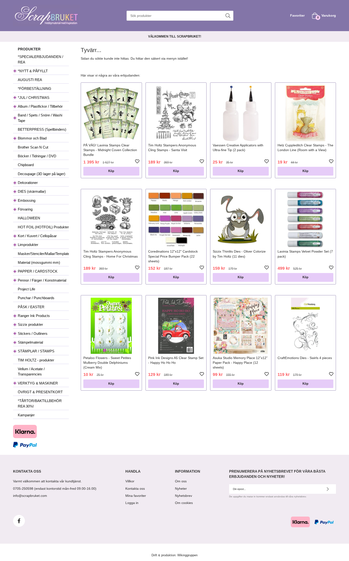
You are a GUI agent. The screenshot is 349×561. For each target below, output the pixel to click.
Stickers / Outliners (32, 333)
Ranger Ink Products (34, 316)
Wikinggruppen (187, 555)
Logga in (131, 503)
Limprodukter (28, 245)
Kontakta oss (135, 488)
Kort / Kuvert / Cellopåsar (37, 236)
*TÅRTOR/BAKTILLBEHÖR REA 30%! (40, 403)
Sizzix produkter (30, 324)
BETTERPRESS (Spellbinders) (42, 129)
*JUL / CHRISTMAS (33, 98)
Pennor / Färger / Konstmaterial (42, 280)
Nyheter (181, 488)
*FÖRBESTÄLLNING (34, 88)
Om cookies (184, 503)
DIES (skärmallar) (32, 191)
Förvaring (25, 209)
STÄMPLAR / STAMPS (36, 351)
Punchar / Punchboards (36, 298)
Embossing (26, 200)
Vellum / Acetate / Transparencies (31, 371)
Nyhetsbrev (183, 496)
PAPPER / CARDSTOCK (37, 271)
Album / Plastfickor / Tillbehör (40, 106)
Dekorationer (28, 183)
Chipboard (26, 165)
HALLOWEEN (29, 218)
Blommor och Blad (32, 138)
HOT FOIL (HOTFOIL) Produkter (43, 227)
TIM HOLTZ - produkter (36, 360)
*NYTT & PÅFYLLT (33, 71)
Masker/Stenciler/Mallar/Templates (43, 254)
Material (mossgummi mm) (39, 262)
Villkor (129, 481)
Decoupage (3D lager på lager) (41, 174)
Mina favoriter (135, 496)
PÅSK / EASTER (31, 307)
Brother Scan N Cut (33, 147)
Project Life (26, 289)
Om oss (181, 481)
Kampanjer (26, 415)
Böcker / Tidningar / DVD (37, 156)
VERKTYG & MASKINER (38, 383)
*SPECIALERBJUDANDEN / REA (40, 59)
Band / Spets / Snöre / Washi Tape (40, 117)
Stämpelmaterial (30, 342)
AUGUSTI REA (30, 80)
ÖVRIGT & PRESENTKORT (40, 392)
